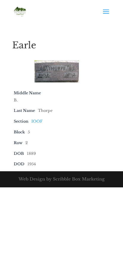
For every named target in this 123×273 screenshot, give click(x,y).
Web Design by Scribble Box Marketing (62, 179)
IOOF (36, 121)
